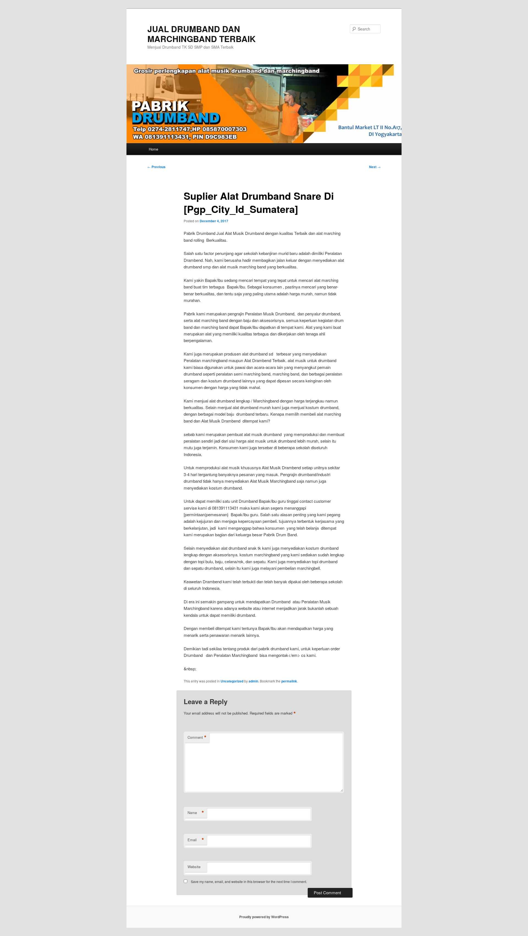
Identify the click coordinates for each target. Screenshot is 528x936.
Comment (197, 737)
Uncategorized (232, 681)
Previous (156, 166)
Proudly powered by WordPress (264, 916)
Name (196, 812)
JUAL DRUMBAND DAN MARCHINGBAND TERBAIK (201, 34)
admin (253, 681)
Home (153, 149)
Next (375, 166)
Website (194, 866)
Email (196, 839)
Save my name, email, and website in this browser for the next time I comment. (249, 881)
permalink (289, 681)
